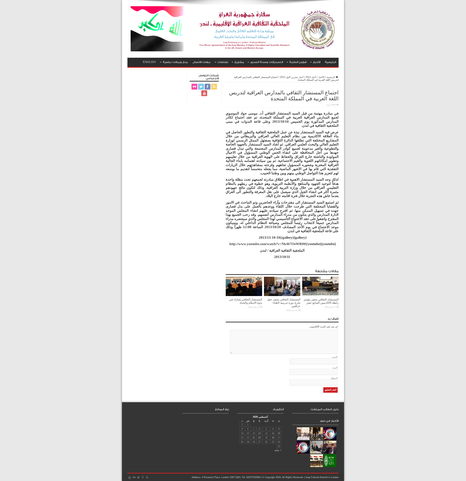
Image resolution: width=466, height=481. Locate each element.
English (149, 62)
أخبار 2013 (311, 77)
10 (279, 433)
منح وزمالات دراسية (175, 62)
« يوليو (278, 450)
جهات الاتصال (201, 62)
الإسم (335, 357)
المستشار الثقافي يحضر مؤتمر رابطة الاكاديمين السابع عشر (321, 301)
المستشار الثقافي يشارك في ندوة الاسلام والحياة (245, 301)
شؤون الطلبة (298, 62)
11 (273, 433)
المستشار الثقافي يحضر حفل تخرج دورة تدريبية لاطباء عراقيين (283, 302)
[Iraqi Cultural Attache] (233, 48)
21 (253, 437)
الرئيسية (330, 62)
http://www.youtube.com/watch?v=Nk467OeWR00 (267, 244)
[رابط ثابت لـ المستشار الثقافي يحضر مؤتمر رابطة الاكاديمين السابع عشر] (320, 295)
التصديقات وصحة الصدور (266, 62)
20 (259, 437)
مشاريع (239, 62)
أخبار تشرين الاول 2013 (291, 77)
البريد (335, 367)
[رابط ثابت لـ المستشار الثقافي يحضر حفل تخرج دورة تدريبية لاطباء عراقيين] (282, 295)
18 (273, 437)
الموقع (334, 378)
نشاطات (222, 62)
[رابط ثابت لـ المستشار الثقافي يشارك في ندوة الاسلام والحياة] (244, 295)
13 (259, 433)
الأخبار (316, 62)
